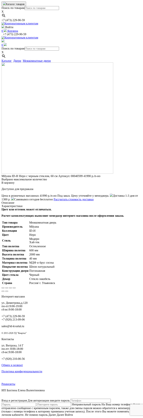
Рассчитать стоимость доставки (74, 199)
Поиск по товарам (13, 7)
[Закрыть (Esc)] (2, 287)
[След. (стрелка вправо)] (6, 291)
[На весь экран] (10, 287)
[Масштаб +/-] (14, 287)
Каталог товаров (15, 4)
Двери (17, 60)
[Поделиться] (6, 287)
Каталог (6, 60)
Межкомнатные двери (37, 60)
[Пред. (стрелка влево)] (2, 291)
